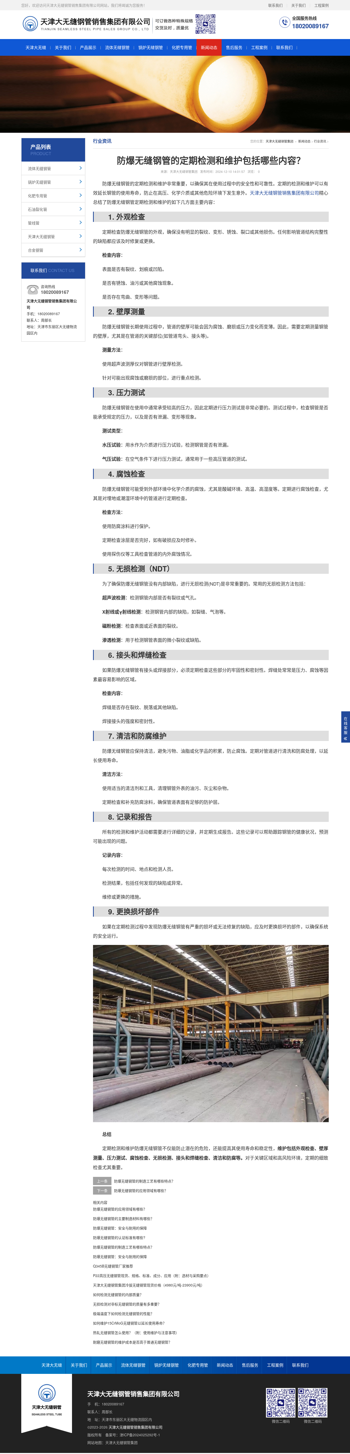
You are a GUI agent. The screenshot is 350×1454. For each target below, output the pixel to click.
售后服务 (234, 47)
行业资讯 (320, 141)
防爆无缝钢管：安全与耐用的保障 (120, 1228)
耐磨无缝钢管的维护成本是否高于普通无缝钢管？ (132, 1342)
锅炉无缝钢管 (150, 47)
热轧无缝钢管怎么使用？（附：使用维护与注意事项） (136, 1332)
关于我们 (298, 5)
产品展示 (88, 47)
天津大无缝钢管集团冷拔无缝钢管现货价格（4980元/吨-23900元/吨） (148, 1285)
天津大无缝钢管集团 (279, 141)
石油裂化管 (37, 209)
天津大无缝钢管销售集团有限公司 (284, 192)
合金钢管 (35, 250)
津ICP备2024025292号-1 (140, 1434)
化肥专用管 (182, 47)
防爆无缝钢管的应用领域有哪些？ (141, 1190)
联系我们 (275, 5)
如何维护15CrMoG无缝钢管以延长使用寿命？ (129, 1323)
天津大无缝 (36, 47)
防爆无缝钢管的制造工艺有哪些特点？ (144, 1181)
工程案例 (321, 5)
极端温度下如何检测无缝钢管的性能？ (123, 1313)
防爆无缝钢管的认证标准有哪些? (119, 1237)
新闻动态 (209, 47)
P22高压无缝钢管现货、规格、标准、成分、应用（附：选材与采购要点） (152, 1275)
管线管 (33, 223)
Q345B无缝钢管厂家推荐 (113, 1266)
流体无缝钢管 (117, 47)
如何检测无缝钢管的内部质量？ (118, 1294)
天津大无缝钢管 (41, 236)
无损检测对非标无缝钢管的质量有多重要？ (127, 1304)
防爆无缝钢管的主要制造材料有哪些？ (123, 1218)
